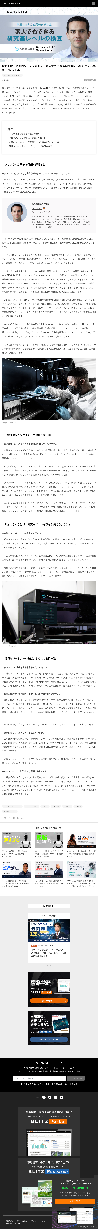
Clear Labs (40, 88)
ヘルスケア (67, 806)
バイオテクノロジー (31, 806)
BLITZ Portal (49, 1131)
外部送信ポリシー (13, 1224)
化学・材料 (56, 806)
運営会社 (9, 1221)
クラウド (44, 806)
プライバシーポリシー (36, 1084)
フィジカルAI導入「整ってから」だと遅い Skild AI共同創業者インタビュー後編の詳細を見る (16, 845)
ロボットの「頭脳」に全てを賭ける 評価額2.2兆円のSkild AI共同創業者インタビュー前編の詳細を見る (49, 845)
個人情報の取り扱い (60, 1084)
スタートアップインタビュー (12, 75)
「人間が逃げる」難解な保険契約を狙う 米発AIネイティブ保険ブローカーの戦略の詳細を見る (49, 876)
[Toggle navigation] (94, 3)
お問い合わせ (22, 1221)
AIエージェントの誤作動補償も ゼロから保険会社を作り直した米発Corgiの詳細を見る (81, 845)
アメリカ (78, 806)
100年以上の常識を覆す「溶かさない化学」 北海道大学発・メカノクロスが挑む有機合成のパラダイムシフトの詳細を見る (81, 876)
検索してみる (75, 1201)
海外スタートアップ (10, 811)
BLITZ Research (49, 1184)
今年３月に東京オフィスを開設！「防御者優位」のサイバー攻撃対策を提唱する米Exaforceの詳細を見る (16, 876)
